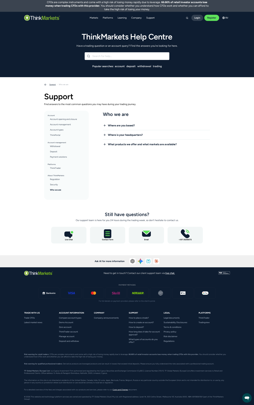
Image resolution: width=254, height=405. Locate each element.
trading (157, 66)
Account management (60, 124)
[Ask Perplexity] (148, 261)
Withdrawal (55, 146)
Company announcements (106, 318)
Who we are (55, 190)
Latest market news (33, 322)
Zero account (65, 327)
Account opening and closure (63, 119)
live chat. (170, 273)
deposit (131, 66)
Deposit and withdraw (69, 341)
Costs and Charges (120, 390)
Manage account (66, 336)
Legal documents (172, 318)
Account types (56, 130)
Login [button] (197, 17)
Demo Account (66, 322)
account (120, 66)
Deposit (53, 151)
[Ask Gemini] (140, 261)
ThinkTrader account (68, 331)
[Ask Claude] (156, 261)
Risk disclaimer (170, 336)
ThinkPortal (55, 135)
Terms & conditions (172, 327)
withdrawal (144, 66)
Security (54, 184)
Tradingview (204, 322)
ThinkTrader (55, 168)
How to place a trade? (139, 318)
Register (211, 17)
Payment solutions (58, 157)
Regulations (169, 341)
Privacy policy (170, 331)
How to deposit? (136, 327)
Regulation (55, 179)
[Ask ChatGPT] (132, 261)
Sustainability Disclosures (175, 322)
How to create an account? (141, 322)
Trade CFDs (29, 318)
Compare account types (70, 318)
